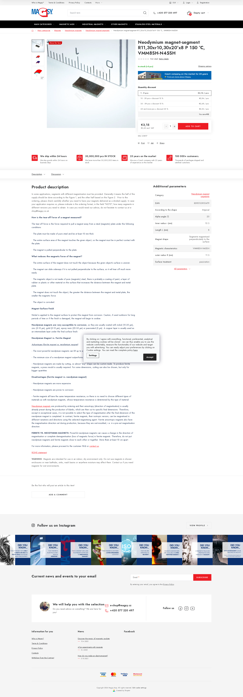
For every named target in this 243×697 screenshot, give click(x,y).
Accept (149, 357)
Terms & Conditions (56, 2)
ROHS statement (39, 452)
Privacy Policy (74, 2)
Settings (93, 355)
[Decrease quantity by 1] (166, 126)
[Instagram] (186, 608)
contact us (94, 446)
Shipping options (204, 66)
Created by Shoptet (123, 690)
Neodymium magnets (41, 406)
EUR (174, 2)
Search (144, 13)
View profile (197, 525)
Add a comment (58, 494)
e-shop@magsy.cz (120, 605)
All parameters (180, 268)
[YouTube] (192, 608)
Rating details (164, 59)
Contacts (88, 2)
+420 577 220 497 (167, 13)
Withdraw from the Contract (43, 658)
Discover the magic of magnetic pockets (94, 638)
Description (37, 174)
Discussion (56, 174)
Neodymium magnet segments (200, 195)
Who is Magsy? (38, 2)
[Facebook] (180, 608)
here (135, 350)
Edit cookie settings (139, 688)
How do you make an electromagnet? (93, 656)
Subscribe (202, 577)
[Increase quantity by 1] (174, 126)
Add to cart (193, 126)
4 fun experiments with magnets (90, 647)
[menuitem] (44, 24)
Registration (204, 2)
